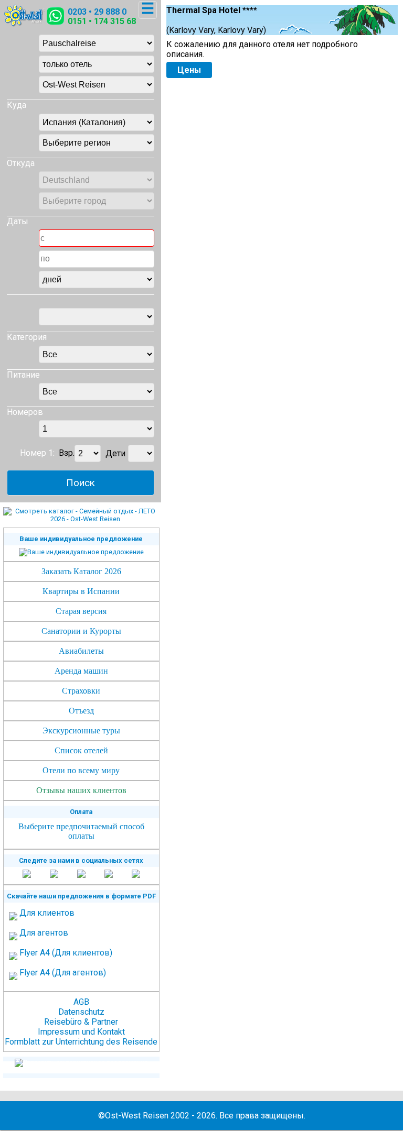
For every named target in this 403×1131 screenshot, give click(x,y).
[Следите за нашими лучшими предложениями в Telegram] (108, 875)
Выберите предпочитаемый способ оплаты (81, 831)
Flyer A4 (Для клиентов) (65, 953)
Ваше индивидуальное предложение (81, 539)
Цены (189, 70)
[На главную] (24, 24)
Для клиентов (47, 913)
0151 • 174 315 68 (102, 21)
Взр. (67, 453)
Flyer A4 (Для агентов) (62, 973)
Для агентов (43, 933)
